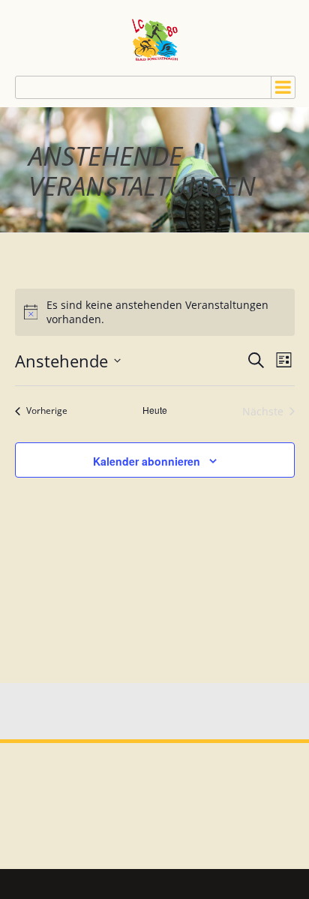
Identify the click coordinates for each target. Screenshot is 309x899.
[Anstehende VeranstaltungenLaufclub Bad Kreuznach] (154, 38)
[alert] (155, 312)
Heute (154, 410)
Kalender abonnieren (146, 461)
